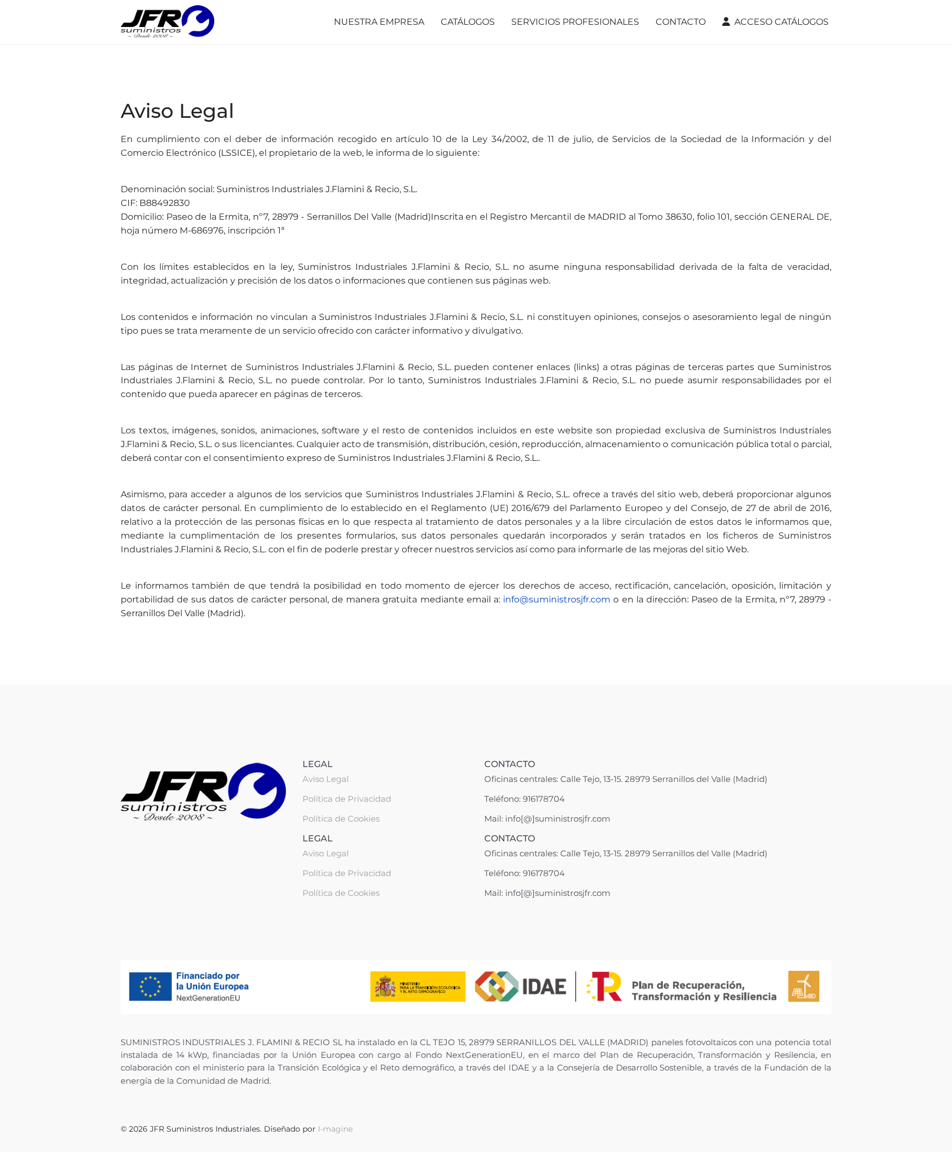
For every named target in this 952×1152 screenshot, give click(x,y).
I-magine (335, 1129)
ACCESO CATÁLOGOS (781, 22)
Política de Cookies (341, 818)
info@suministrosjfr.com (556, 599)
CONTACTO (681, 22)
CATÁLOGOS (468, 22)
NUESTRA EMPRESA (379, 22)
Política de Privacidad (346, 799)
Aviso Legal (325, 779)
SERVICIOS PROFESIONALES (575, 22)
